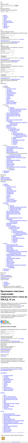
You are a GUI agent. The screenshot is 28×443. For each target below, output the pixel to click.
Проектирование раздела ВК (14, 156)
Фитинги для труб (14, 130)
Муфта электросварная (21, 136)
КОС (8, 117)
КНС (8, 118)
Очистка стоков (11, 164)
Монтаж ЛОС (10, 162)
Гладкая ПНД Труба (15, 129)
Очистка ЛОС (10, 165)
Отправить (3, 56)
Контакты (6, 172)
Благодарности (10, 100)
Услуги (5, 243)
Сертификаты (10, 95)
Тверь (5, 19)
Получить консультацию (6, 337)
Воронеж (6, 16)
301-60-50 (15, 41)
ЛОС (8, 106)
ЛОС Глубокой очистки (13, 113)
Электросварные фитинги (19, 134)
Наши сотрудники (11, 103)
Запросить (3, 75)
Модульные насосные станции (14, 119)
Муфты (14, 138)
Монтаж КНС (10, 150)
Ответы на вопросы (12, 102)
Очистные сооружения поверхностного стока (15, 111)
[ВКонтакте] (1, 322)
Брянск (5, 25)
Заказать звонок (5, 37)
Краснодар (6, 26)
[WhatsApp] (8, 322)
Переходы (15, 141)
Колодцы (9, 126)
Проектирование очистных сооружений (17, 251)
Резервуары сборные (12, 125)
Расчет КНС (10, 149)
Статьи (8, 96)
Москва (5, 27)
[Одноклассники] (3, 322)
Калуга (5, 23)
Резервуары (9, 121)
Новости (9, 98)
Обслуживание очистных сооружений (16, 167)
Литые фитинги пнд (18, 133)
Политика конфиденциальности (9, 369)
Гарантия (9, 90)
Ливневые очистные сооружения (18, 109)
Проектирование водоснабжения (15, 148)
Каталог (6, 203)
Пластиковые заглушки (18, 140)
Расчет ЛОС (10, 161)
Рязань (5, 15)
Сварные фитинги (17, 137)
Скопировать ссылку (6, 323)
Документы (9, 91)
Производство (10, 94)
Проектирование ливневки (13, 160)
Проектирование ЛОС (12, 152)
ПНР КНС (12, 169)
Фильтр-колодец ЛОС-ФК (13, 114)
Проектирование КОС (15, 154)
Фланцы (15, 131)
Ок (3, 438)
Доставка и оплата (11, 88)
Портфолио (6, 171)
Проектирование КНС (12, 146)
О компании (7, 185)
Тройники (15, 142)
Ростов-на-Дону (8, 20)
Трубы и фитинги (11, 127)
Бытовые (12, 107)
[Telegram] (6, 322)
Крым (5, 18)
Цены (8, 99)
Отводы (15, 144)
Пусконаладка (10, 266)
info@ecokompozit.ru (6, 178)
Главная (6, 86)
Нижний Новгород (8, 22)
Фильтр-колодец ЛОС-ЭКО (14, 115)
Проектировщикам (11, 92)
